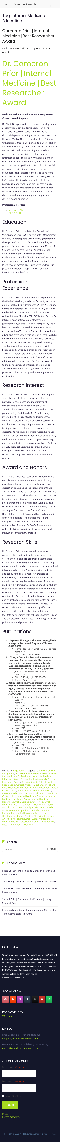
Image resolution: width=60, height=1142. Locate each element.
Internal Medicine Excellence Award (29, 797)
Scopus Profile (16, 210)
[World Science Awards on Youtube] (42, 999)
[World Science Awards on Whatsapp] (49, 999)
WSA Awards (8, 1015)
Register (6, 1114)
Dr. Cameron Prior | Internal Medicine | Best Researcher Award (29, 83)
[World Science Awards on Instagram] (20, 999)
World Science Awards (20, 4)
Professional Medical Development (36, 821)
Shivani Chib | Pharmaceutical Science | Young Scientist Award (26, 901)
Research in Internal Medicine (17, 824)
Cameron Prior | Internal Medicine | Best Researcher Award (28, 36)
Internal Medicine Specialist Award (28, 807)
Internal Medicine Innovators (26, 801)
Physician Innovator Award (23, 818)
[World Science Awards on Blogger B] (13, 999)
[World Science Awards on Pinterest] (5, 999)
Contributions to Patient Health (37, 781)
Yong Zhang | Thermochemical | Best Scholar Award (29, 881)
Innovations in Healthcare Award (34, 790)
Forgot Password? (11, 1116)
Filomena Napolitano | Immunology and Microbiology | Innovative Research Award (29, 911)
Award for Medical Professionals (30, 779)
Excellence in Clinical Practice (17, 784)
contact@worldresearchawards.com (20, 1048)
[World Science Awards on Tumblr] (27, 999)
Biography (18, 770)
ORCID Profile (15, 213)
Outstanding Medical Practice (17, 815)
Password (13, 1081)
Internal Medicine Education (32, 796)
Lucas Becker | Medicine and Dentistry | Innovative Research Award (28, 872)
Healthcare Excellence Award (23, 787)
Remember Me (13, 1095)
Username (13, 1067)
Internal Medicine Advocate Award (20, 793)
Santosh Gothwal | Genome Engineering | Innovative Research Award (29, 890)
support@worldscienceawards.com (20, 1038)
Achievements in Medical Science (33, 773)
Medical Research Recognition (31, 813)
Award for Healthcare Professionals (30, 775)
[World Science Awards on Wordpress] (35, 999)
